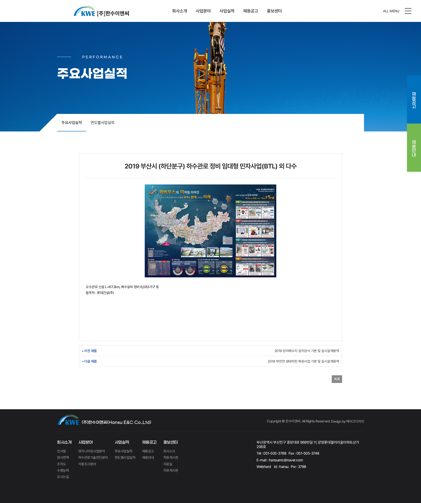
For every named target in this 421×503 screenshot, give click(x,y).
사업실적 (226, 11)
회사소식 (169, 451)
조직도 (61, 464)
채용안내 (414, 145)
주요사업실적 (71, 122)
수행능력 (63, 470)
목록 (337, 379)
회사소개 (179, 11)
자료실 (167, 464)
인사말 (61, 451)
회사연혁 (63, 457)
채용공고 (250, 11)
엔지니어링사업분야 (91, 451)
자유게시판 (170, 470)
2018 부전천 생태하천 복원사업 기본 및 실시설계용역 (211, 361)
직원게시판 (170, 457)
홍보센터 (274, 11)
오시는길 (63, 477)
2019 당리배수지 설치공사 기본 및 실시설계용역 (211, 351)
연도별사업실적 (102, 122)
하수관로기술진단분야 (93, 457)
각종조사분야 (87, 464)
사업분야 (203, 11)
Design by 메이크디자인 (347, 421)
